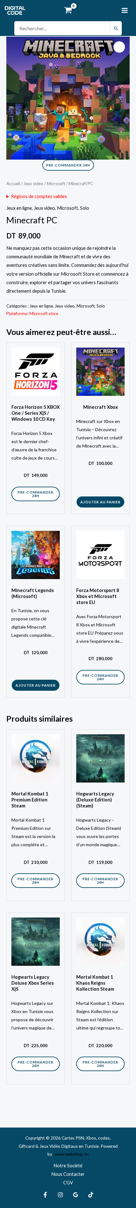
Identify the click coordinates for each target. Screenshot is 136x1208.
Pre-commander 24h (68, 165)
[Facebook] (45, 1195)
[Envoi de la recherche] (116, 28)
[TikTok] (91, 1195)
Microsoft (56, 183)
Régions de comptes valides (39, 196)
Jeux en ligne (19, 208)
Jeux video (33, 183)
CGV (68, 1182)
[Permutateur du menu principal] (124, 10)
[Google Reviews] (75, 1195)
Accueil (13, 183)
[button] (119, 47)
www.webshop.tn (71, 1154)
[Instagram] (60, 1195)
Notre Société (68, 1165)
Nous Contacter (68, 1174)
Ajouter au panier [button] (100, 502)
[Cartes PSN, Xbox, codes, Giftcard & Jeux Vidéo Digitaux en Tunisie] (15, 10)
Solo (84, 208)
